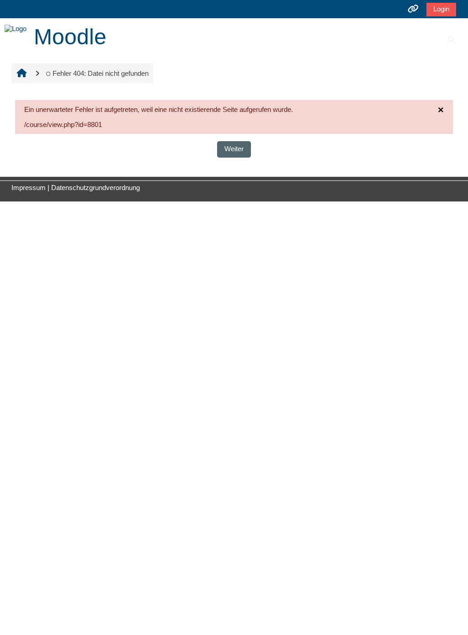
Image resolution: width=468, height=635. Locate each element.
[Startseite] (16, 28)
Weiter (234, 149)
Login (441, 9)
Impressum (28, 187)
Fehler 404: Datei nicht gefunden (101, 73)
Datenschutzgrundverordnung (95, 187)
